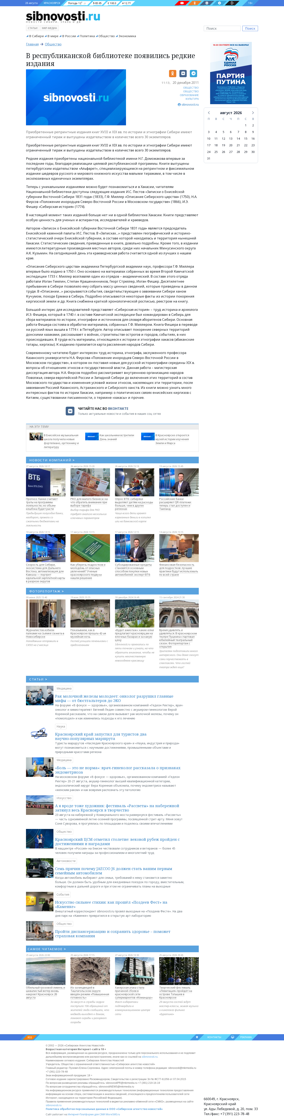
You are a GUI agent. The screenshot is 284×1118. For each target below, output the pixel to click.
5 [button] (223, 132)
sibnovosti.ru (150, 1056)
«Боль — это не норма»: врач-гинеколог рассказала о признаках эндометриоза (117, 770)
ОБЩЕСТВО (191, 87)
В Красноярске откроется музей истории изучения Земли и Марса (172, 439)
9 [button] (253, 132)
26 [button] (223, 152)
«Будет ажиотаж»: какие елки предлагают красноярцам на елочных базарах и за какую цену (134, 635)
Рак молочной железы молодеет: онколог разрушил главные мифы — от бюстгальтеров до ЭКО (114, 698)
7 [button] (238, 132)
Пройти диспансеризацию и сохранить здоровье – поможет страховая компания (112, 934)
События (63, 894)
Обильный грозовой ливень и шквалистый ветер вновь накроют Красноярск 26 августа (45, 992)
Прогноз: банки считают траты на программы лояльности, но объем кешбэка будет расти (42, 504)
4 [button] (216, 132)
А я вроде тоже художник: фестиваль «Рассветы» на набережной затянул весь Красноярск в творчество (117, 808)
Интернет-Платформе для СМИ (86, 1114)
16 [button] (253, 138)
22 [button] (245, 145)
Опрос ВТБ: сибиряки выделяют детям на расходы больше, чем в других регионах (134, 504)
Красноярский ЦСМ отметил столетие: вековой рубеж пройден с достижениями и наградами (117, 841)
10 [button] (208, 138)
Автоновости (66, 861)
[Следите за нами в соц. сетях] (182, 3)
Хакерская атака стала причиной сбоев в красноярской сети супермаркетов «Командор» (134, 992)
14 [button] (238, 138)
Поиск (250, 28)
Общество (107, 36)
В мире (52, 36)
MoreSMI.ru (113, 1114)
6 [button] (231, 132)
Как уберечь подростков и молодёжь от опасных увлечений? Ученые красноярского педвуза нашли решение (87, 571)
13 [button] (230, 138)
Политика (87, 36)
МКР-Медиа (49, 28)
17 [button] (208, 145)
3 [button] (209, 132)
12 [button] (223, 138)
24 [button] (208, 152)
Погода (72, 3)
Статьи (32, 28)
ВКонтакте (118, 408)
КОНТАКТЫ (214, 1037)
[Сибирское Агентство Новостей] (63, 15)
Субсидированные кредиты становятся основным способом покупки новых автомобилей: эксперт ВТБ (133, 569)
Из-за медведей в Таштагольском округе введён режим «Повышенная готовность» (89, 992)
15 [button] (245, 138)
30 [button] (253, 152)
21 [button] (238, 145)
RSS (30, 1037)
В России (69, 36)
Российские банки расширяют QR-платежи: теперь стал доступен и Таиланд (175, 504)
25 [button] (216, 152)
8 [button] (246, 132)
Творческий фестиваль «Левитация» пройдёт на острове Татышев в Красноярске (175, 992)
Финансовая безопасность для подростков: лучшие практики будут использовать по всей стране (178, 569)
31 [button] (208, 158)
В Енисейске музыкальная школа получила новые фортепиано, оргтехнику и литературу (61, 441)
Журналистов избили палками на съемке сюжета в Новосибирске (45, 633)
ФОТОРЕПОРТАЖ (46, 591)
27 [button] (230, 152)
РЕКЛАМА (246, 1037)
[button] (209, 112)
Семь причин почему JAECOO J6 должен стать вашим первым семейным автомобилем (113, 871)
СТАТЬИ (38, 679)
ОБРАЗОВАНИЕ (189, 95)
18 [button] (216, 145)
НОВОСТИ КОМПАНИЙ (52, 460)
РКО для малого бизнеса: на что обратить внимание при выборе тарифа (89, 502)
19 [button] (223, 145)
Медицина (64, 688)
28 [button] (238, 152)
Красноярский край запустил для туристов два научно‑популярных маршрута (101, 736)
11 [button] (216, 138)
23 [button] (253, 145)
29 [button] (245, 152)
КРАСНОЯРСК (52, 3)
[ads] (231, 74)
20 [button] (230, 145)
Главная (32, 44)
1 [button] (246, 125)
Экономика (127, 36)
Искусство (64, 798)
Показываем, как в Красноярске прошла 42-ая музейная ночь (88, 633)
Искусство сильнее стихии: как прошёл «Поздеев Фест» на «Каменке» (111, 904)
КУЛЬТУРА (192, 99)
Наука (61, 726)
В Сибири (36, 36)
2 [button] (253, 125)
